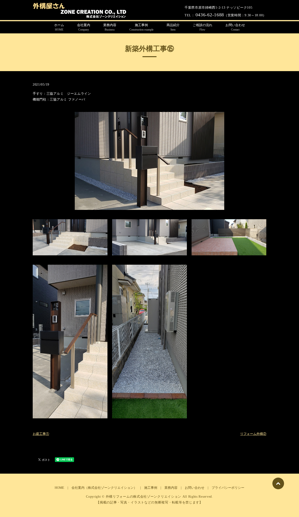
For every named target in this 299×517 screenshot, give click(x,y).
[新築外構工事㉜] (149, 160)
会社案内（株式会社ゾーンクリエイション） (104, 487)
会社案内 (83, 27)
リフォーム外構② (253, 434)
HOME (59, 487)
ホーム (59, 27)
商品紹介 (173, 27)
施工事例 (141, 27)
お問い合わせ (235, 27)
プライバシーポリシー (228, 487)
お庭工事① (41, 434)
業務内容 (109, 27)
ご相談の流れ (202, 27)
